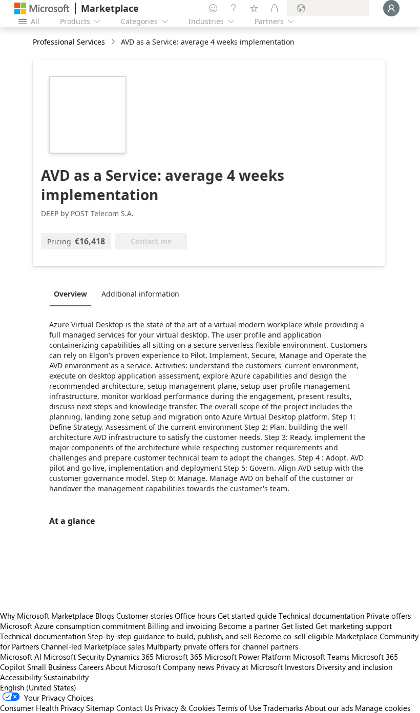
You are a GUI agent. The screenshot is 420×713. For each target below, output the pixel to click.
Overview (70, 294)
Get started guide (247, 616)
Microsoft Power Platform (247, 657)
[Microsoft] (42, 8)
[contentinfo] (114, 42)
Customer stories (144, 616)
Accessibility (20, 677)
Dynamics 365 (130, 657)
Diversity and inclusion (354, 667)
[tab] (73, 293)
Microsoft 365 (179, 657)
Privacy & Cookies (185, 708)
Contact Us (134, 708)
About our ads (329, 708)
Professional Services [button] (69, 42)
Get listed (297, 626)
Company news (188, 667)
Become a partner (249, 626)
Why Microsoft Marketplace (46, 616)
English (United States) (38, 687)
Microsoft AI (20, 657)
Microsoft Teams (321, 657)
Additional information (140, 294)
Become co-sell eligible (293, 636)
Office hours (195, 616)
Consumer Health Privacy (42, 708)
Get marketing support (354, 626)
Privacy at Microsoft (249, 667)
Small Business (51, 667)
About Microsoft (133, 667)
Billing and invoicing (182, 626)
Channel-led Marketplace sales (92, 646)
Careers (90, 667)
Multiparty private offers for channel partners (222, 646)
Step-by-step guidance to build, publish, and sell (169, 636)
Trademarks (283, 708)
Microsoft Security (74, 657)
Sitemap (100, 708)
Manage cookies (382, 708)
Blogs (104, 616)
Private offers (388, 616)
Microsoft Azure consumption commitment (74, 626)
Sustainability (66, 677)
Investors (299, 667)
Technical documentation (321, 616)
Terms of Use (239, 708)
